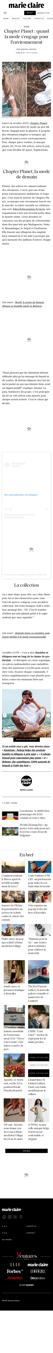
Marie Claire (26, 789)
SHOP (30, 12)
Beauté (15, 18)
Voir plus (26, 1150)
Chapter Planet (38, 123)
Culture (27, 18)
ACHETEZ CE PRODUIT (26, 739)
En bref (26, 855)
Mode (6, 18)
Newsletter (44, 13)
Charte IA (31, 1226)
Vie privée (7, 1239)
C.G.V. (4, 1233)
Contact (30, 1233)
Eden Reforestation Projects (29, 209)
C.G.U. (5, 1226)
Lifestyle (39, 18)
